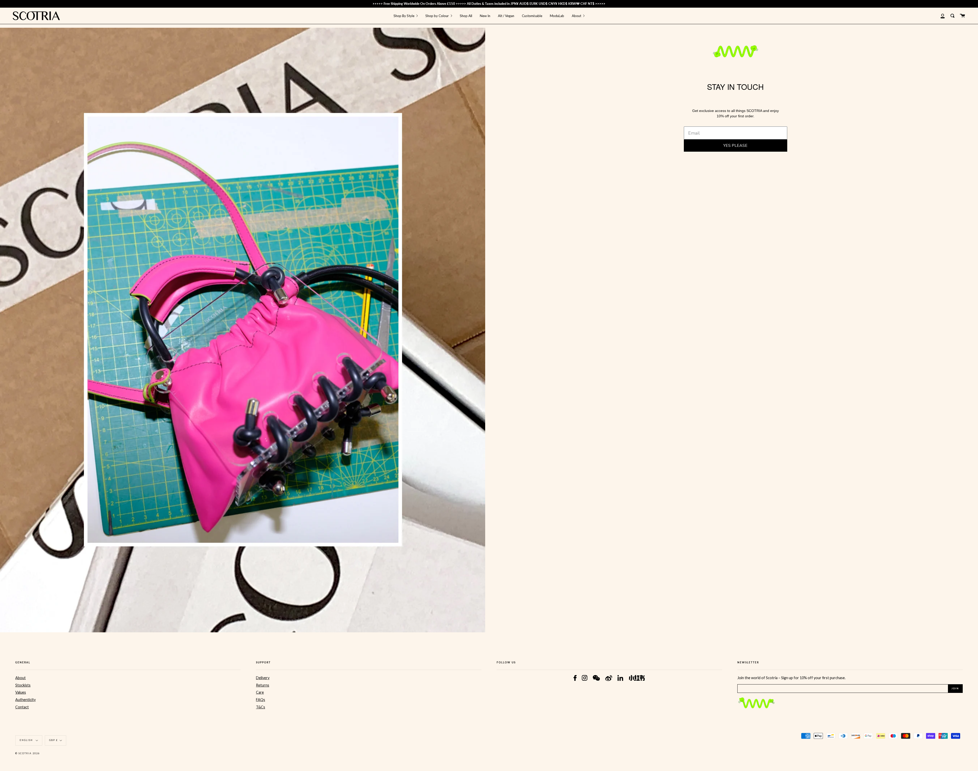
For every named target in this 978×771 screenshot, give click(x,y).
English (27, 740)
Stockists (23, 685)
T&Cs (260, 707)
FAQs (260, 699)
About (20, 678)
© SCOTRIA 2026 (27, 753)
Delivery (262, 678)
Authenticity (25, 699)
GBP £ (53, 740)
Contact (22, 707)
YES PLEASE (735, 145)
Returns (262, 685)
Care (260, 692)
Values (20, 692)
